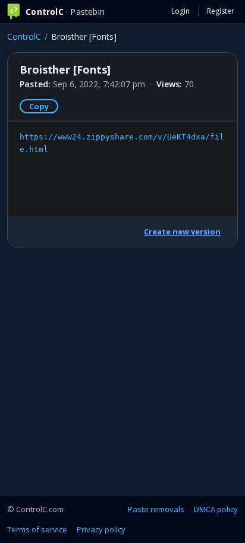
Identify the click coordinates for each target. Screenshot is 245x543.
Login (180, 11)
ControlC (24, 36)
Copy (39, 106)
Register (220, 11)
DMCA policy (216, 509)
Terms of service (37, 529)
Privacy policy (101, 529)
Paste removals (156, 509)
